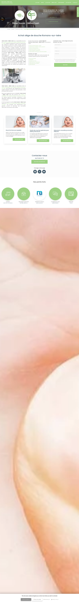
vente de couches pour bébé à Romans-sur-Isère (14, 104)
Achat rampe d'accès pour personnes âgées (38, 51)
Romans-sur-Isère (19, 29)
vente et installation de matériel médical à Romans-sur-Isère (14, 88)
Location (47, 2)
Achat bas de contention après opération (37, 46)
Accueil (37, 2)
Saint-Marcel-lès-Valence (34, 63)
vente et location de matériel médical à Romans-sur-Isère (14, 43)
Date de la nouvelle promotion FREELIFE (63, 130)
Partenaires (61, 2)
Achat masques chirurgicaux (34, 50)
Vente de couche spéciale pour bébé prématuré (39, 130)
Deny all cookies (37, 599)
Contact (75, 2)
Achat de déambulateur (33, 48)
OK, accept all (26, 599)
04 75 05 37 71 (53, 17)
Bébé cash (54, 2)
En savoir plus (19, 139)
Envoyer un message (39, 161)
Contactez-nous (53, 21)
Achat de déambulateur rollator (35, 45)
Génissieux (31, 59)
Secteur (12, 29)
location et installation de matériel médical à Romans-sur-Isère (14, 95)
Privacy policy (55, 599)
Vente (42, 2)
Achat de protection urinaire (34, 49)
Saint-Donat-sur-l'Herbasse (34, 62)
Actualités (68, 2)
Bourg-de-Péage (32, 58)
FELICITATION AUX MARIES (13, 130)
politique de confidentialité (70, 61)
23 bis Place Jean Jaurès (54, 13)
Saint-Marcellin (32, 64)
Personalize (47, 599)
